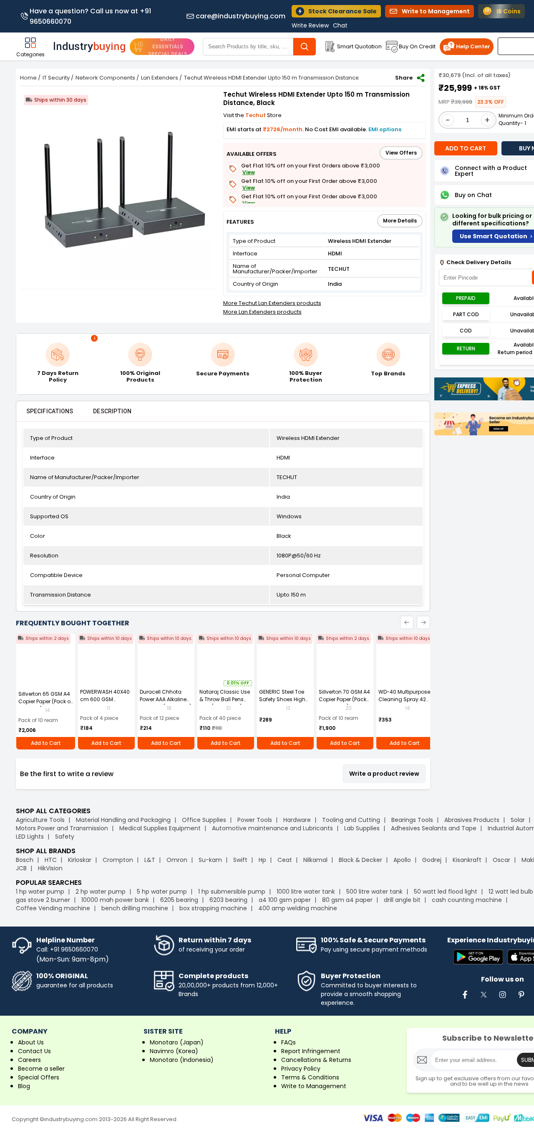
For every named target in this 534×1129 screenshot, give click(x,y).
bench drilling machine (134, 908)
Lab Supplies (362, 828)
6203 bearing (228, 900)
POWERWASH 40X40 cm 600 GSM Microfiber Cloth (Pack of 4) (105, 703)
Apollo (402, 860)
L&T (149, 860)
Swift (240, 860)
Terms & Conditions (310, 1077)
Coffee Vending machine (53, 908)
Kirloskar (79, 860)
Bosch (24, 860)
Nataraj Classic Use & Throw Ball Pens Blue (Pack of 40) (224, 699)
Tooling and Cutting (351, 820)
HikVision (50, 868)
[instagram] (502, 999)
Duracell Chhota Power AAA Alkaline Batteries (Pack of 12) (165, 699)
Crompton (118, 860)
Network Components (105, 78)
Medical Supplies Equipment (160, 828)
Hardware (297, 820)
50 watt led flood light (445, 891)
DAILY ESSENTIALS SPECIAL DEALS (167, 46)
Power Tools (254, 820)
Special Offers (38, 1077)
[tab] (49, 411)
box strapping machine (213, 908)
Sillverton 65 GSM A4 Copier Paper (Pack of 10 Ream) (45, 701)
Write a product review (384, 773)
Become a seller (41, 1068)
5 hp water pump (162, 891)
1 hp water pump (40, 891)
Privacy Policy (300, 1068)
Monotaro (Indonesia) (182, 1060)
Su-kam (210, 860)
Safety (64, 836)
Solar (518, 820)
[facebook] (464, 999)
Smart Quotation (359, 46)
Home (28, 78)
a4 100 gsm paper (285, 900)
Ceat (284, 860)
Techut (256, 115)
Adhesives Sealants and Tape (433, 828)
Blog (24, 1086)
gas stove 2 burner (43, 900)
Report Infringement (310, 1051)
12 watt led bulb (511, 891)
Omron (176, 860)
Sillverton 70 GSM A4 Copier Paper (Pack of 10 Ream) (344, 699)
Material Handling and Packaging (123, 820)
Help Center (473, 46)
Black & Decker (360, 860)
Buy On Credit (417, 46)
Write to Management (313, 1086)
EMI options (384, 129)
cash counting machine (467, 900)
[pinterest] (521, 999)
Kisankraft (467, 860)
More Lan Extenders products (262, 312)
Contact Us (34, 1051)
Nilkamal (315, 860)
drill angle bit (402, 900)
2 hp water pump (101, 891)
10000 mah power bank (115, 900)
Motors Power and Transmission (62, 828)
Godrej (431, 860)
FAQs (288, 1042)
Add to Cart (46, 743)
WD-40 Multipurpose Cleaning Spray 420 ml (404, 699)
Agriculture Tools (40, 820)
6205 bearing (179, 900)
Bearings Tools (412, 820)
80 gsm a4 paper (347, 900)
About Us (31, 1042)
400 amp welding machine (297, 908)
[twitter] (483, 999)
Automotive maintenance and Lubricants (272, 828)
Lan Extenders (159, 78)
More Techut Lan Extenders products (272, 303)
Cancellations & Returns (316, 1060)
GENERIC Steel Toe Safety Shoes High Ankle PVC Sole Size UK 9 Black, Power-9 (283, 703)
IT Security (56, 78)
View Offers (401, 152)
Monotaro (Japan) (177, 1042)
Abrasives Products (471, 820)
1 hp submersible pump (231, 891)
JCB (21, 868)
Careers (29, 1060)
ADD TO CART (465, 148)
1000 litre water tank (306, 891)
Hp (262, 860)
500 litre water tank (374, 891)
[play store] (478, 957)
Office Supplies (204, 820)
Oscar (501, 860)
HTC (51, 860)
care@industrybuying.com (240, 16)
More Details (400, 220)
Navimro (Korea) (174, 1051)
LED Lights (30, 836)
